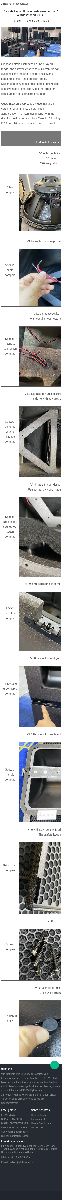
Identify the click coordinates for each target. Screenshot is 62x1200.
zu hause (6, 3)
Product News (20, 3)
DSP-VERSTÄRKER (11, 1119)
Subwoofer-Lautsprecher (14, 1131)
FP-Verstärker (8, 1115)
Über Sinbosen (39, 1115)
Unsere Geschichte (41, 1123)
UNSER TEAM (38, 1127)
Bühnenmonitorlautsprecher (15, 1135)
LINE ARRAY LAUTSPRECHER (15, 1127)
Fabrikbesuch (38, 1119)
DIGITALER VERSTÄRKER (14, 1123)
